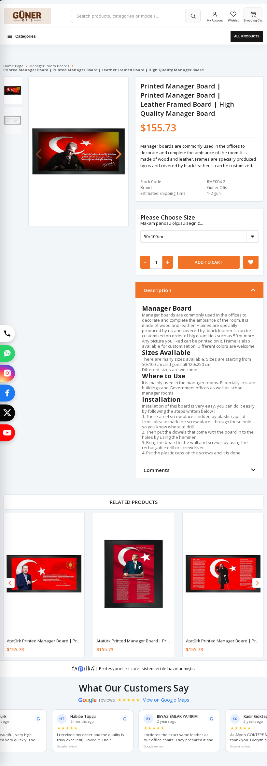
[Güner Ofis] (35, 16)
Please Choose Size (167, 217)
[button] (118, 150)
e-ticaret (132, 668)
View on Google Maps (166, 700)
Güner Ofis (217, 187)
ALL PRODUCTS (247, 36)
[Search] (192, 16)
